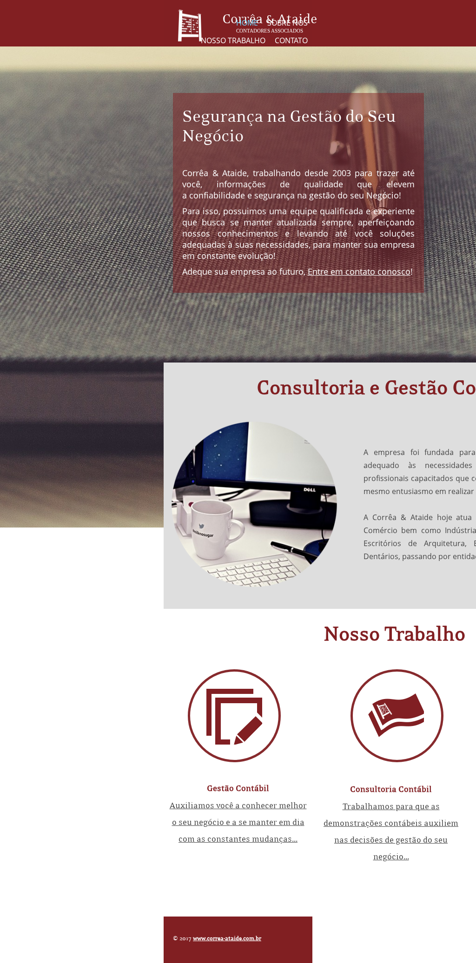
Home (247, 23)
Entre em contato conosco (359, 271)
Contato (291, 40)
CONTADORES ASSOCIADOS (269, 30)
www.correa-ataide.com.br (227, 938)
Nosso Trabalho (233, 40)
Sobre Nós (287, 23)
